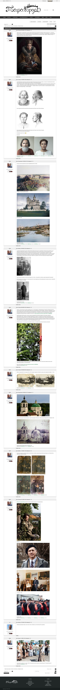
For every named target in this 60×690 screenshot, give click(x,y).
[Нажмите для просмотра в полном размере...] (23, 106)
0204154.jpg (23, 617)
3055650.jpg (36, 617)
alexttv (10, 30)
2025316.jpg (49, 155)
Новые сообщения (33, 21)
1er (9, 622)
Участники (39, 21)
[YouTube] (55, 0)
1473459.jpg (29, 446)
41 (31, 30)
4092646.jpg (29, 302)
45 (31, 307)
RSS (54, 21)
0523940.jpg (29, 617)
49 (31, 499)
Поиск (51, 21)
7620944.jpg (29, 155)
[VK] (54, 0)
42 (31, 79)
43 (32, 161)
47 (32, 392)
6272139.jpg (23, 365)
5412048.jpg (18, 156)
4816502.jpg (42, 617)
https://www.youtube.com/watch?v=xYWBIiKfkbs (30, 364)
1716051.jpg (23, 155)
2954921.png (36, 155)
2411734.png (43, 155)
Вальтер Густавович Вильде (21, 501)
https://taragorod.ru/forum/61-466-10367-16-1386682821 (43, 313)
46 (31, 369)
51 (30, 638)
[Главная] (21, 14)
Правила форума (45, 21)
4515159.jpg (23, 302)
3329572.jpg (23, 446)
